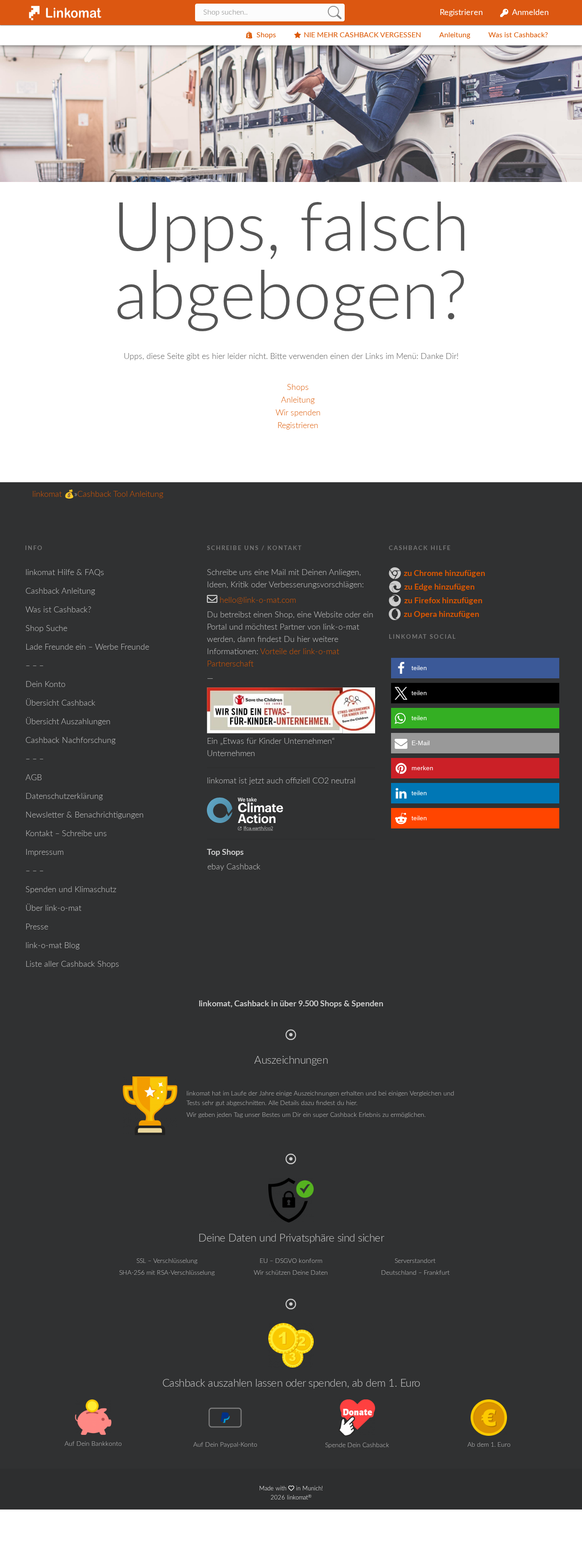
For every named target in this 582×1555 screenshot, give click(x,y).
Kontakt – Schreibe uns (66, 834)
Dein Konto (45, 685)
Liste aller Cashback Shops (72, 964)
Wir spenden (298, 413)
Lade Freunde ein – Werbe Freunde (87, 647)
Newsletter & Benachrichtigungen (84, 815)
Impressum (44, 852)
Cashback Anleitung (60, 591)
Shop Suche (46, 629)
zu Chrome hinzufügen (444, 574)
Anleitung (454, 35)
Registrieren (461, 13)
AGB (33, 778)
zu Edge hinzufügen (439, 587)
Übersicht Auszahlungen (67, 722)
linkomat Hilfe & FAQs (64, 573)
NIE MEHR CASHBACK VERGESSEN (362, 35)
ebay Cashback (234, 867)
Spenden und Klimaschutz (70, 890)
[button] (475, 668)
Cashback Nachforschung (70, 741)
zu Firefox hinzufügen (443, 601)
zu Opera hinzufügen (441, 615)
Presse (36, 927)
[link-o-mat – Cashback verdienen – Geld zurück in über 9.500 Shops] (63, 10)
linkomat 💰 (53, 494)
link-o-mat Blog (52, 946)
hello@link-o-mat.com (258, 600)
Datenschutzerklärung (64, 797)
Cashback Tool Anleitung (120, 494)
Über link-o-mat (53, 908)
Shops (266, 35)
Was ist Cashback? (518, 35)
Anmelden (530, 13)
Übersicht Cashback (60, 703)
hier (351, 1103)
